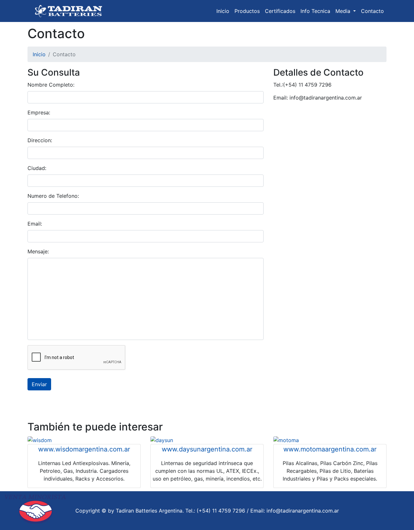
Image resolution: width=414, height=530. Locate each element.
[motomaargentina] (286, 439)
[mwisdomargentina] (39, 439)
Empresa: (38, 112)
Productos (247, 11)
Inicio (222, 11)
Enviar (39, 384)
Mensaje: (38, 251)
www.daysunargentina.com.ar (207, 449)
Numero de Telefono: (53, 196)
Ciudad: (36, 168)
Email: (34, 223)
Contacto (372, 11)
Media (343, 11)
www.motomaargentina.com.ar (329, 449)
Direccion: (39, 140)
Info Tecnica (315, 11)
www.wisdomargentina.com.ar (84, 449)
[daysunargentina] (161, 439)
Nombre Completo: (50, 84)
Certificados (280, 11)
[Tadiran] (69, 11)
